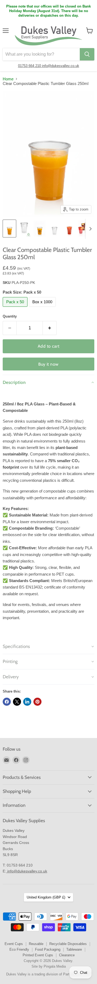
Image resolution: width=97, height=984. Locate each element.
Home (8, 79)
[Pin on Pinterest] (37, 702)
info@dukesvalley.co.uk (60, 66)
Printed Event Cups (38, 955)
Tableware (74, 949)
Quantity (10, 316)
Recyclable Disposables (68, 944)
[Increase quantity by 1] (50, 328)
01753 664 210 (30, 66)
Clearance (67, 955)
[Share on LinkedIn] (27, 702)
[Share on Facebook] (7, 702)
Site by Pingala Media (49, 966)
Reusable (36, 944)
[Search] (87, 54)
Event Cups (14, 944)
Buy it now (48, 364)
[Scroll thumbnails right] (89, 229)
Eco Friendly (19, 949)
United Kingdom (46, 897)
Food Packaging (47, 949)
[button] (48, 382)
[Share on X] (17, 702)
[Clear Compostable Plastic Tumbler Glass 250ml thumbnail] (9, 228)
